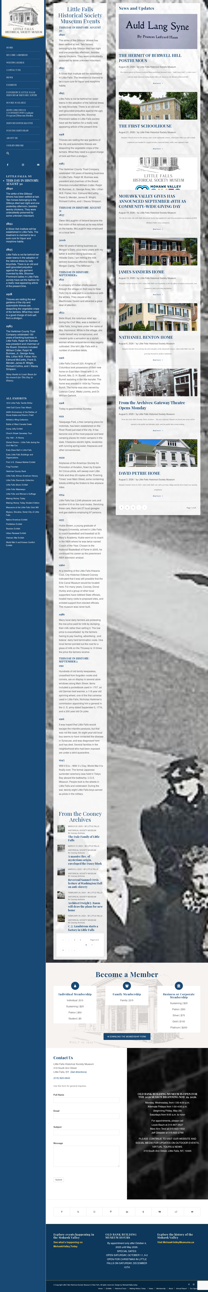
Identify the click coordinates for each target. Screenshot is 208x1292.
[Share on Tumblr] (143, 1211)
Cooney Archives (78, 833)
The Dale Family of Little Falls (84, 838)
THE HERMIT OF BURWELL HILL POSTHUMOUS (150, 58)
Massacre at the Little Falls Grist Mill (22, 507)
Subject (57, 1127)
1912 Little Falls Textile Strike (19, 402)
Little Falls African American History (22, 475)
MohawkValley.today (130, 1285)
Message (58, 1143)
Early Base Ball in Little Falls (19, 449)
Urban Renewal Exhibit (16, 533)
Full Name (58, 1095)
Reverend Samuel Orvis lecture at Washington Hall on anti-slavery (85, 883)
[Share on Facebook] (62, 1211)
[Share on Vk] (160, 1211)
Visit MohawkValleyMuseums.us (175, 1242)
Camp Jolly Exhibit (14, 428)
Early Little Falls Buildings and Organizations (19, 456)
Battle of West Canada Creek (19, 424)
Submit (58, 1179)
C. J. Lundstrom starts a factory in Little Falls (83, 928)
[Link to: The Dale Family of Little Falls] (61, 828)
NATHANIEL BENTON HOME (146, 337)
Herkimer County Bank (16, 471)
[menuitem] (23, 47)
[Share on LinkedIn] (127, 1211)
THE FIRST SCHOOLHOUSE (145, 126)
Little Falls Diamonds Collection (20, 480)
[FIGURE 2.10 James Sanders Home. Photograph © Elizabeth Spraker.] (158, 251)
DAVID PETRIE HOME (139, 473)
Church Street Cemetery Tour (19, 433)
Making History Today (15, 498)
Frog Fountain (12, 466)
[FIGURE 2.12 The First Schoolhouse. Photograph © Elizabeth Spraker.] (158, 106)
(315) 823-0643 (61, 1078)
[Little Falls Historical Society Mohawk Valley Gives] (158, 173)
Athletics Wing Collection (17, 419)
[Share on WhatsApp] (94, 1211)
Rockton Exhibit (13, 528)
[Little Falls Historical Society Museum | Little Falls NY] (23, 19)
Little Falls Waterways (15, 489)
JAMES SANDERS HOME (141, 271)
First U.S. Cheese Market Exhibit (20, 462)
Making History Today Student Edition (22, 502)
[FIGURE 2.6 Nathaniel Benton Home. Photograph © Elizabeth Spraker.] (158, 317)
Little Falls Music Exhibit (17, 484)
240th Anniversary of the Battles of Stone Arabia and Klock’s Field (21, 414)
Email (56, 1111)
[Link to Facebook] (7, 164)
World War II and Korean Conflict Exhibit (20, 544)
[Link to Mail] (38, 164)
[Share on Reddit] (176, 1211)
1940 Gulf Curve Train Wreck (19, 407)
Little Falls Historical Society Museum (158, 66)
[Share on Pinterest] (111, 1211)
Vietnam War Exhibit (15, 537)
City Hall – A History (15, 437)
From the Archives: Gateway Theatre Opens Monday (152, 405)
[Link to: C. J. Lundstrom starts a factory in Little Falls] (61, 918)
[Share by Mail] (192, 1211)
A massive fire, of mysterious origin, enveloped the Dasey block (85, 860)
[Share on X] (78, 1211)
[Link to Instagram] (22, 164)
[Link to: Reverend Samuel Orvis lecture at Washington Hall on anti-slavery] (61, 871)
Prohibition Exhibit (14, 524)
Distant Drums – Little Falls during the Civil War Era (22, 444)
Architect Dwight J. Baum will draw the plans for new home (85, 906)
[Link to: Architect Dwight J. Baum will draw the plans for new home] (61, 895)
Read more (157, 83)
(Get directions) (78, 1072)
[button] (23, 153)
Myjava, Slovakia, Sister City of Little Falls (22, 513)
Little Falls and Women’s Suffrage (21, 493)
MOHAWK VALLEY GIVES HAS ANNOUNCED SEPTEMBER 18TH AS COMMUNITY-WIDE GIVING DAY (152, 201)
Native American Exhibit (16, 519)
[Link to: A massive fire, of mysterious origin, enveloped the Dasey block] (61, 848)
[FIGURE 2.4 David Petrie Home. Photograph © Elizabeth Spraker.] (158, 453)
